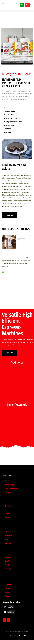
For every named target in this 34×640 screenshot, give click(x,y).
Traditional (17, 362)
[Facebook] (4, 620)
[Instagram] (8, 620)
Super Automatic (17, 404)
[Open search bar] (31, 5)
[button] (16, 5)
